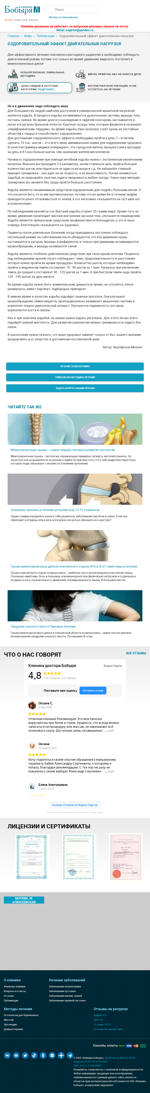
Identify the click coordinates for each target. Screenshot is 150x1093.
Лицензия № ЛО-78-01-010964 (90, 1061)
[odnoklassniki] (43, 1055)
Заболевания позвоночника (65, 986)
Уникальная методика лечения (75, 377)
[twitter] (25, 1055)
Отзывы (9, 995)
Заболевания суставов (62, 991)
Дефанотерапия (13, 1029)
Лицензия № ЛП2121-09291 (120, 1058)
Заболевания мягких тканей (65, 995)
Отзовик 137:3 (102, 1024)
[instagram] (52, 1055)
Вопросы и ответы (15, 991)
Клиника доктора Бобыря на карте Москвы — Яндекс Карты (75, 812)
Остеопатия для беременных (21, 1015)
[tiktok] (34, 1055)
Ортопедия (10, 1024)
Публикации (11, 1000)
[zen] (61, 1055)
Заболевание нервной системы (67, 1000)
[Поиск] (49, 9)
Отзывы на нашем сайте (108, 1029)
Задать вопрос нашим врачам (75, 388)
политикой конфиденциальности (124, 1069)
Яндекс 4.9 (100, 1015)
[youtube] (16, 1055)
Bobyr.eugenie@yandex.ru (75, 30)
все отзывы (136, 653)
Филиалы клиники (14, 986)
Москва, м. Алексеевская (63, 17)
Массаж (9, 1019)
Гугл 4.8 (98, 1019)
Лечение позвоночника (75, 366)
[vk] (7, 1055)
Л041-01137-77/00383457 (87, 1065)
